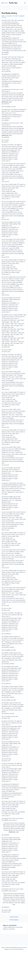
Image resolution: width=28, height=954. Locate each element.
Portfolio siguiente (14, 919)
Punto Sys (13, 3)
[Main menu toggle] (25, 2)
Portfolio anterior (14, 917)
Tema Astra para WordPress (16, 949)
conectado (17, 927)
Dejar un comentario (7, 16)
